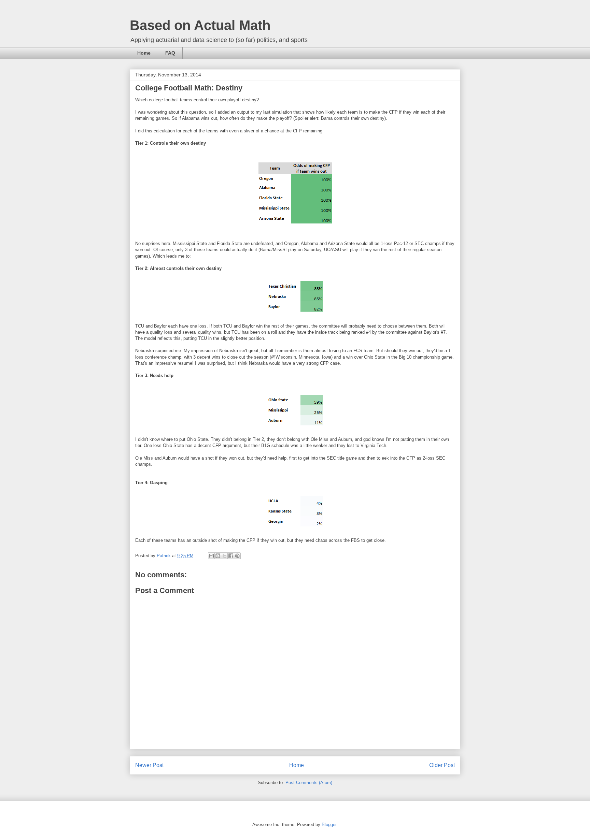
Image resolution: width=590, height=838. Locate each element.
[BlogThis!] (217, 555)
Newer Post (149, 765)
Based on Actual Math (200, 25)
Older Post (442, 765)
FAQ (170, 53)
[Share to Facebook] (230, 555)
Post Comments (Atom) (308, 782)
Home (144, 53)
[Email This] (211, 555)
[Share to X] (224, 555)
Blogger (329, 824)
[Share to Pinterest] (237, 555)
